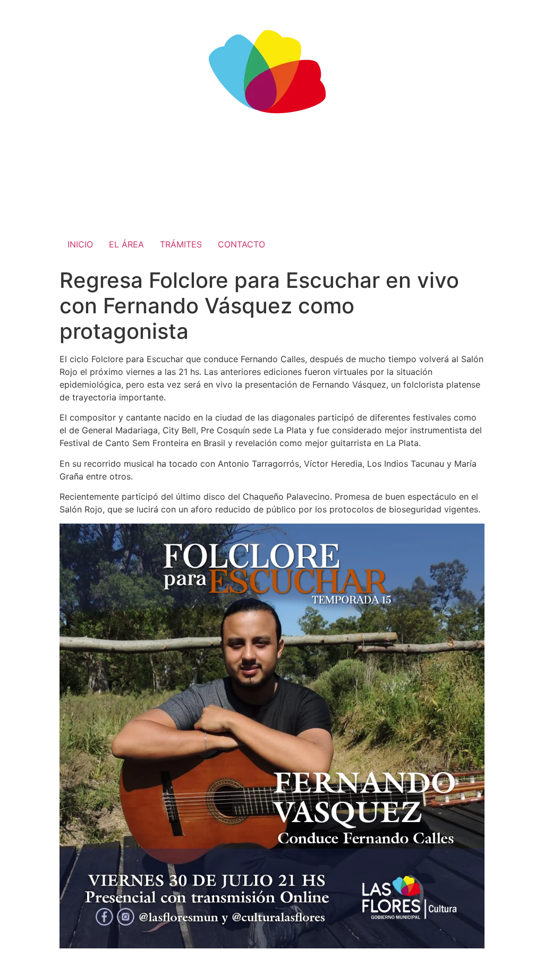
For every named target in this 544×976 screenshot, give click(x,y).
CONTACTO (241, 244)
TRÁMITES (181, 244)
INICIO (80, 244)
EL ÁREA (126, 244)
